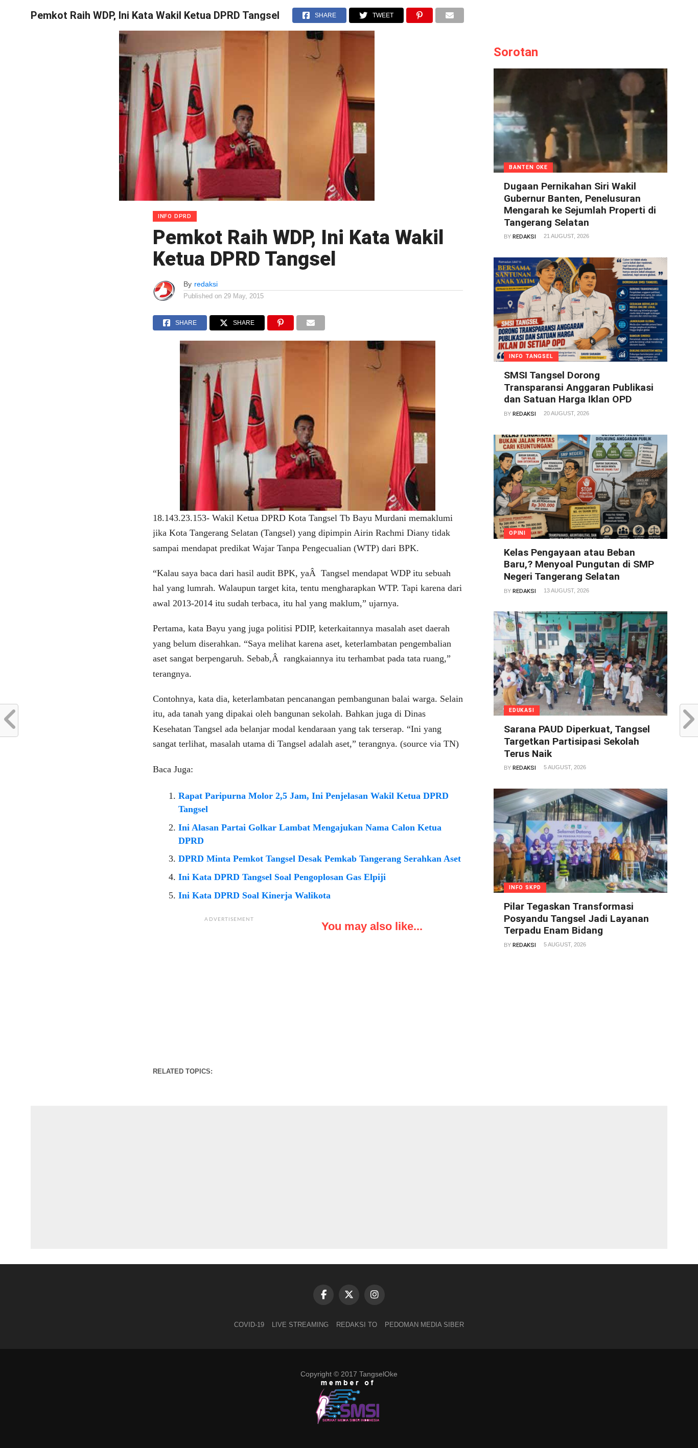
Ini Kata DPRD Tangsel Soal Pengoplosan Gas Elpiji (282, 877)
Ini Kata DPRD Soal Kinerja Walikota (254, 895)
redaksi (206, 284)
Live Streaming (300, 1324)
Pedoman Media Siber (424, 1324)
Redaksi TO (356, 1324)
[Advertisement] (229, 991)
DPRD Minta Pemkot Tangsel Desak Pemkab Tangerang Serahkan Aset (319, 858)
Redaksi (524, 236)
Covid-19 (249, 1324)
